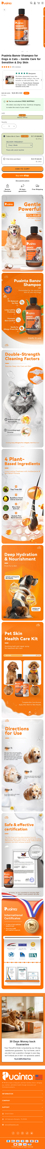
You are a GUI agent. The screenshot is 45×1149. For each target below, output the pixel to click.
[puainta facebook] (13, 1133)
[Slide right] (27, 51)
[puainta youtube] (31, 1133)
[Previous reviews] (3, 80)
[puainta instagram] (22, 1133)
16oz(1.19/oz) (22, 116)
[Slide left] (18, 51)
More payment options (22, 180)
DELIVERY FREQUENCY (14, 142)
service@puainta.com (12, 1124)
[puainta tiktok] (27, 1133)
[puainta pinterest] (17, 1133)
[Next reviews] (41, 80)
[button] (38, 3)
